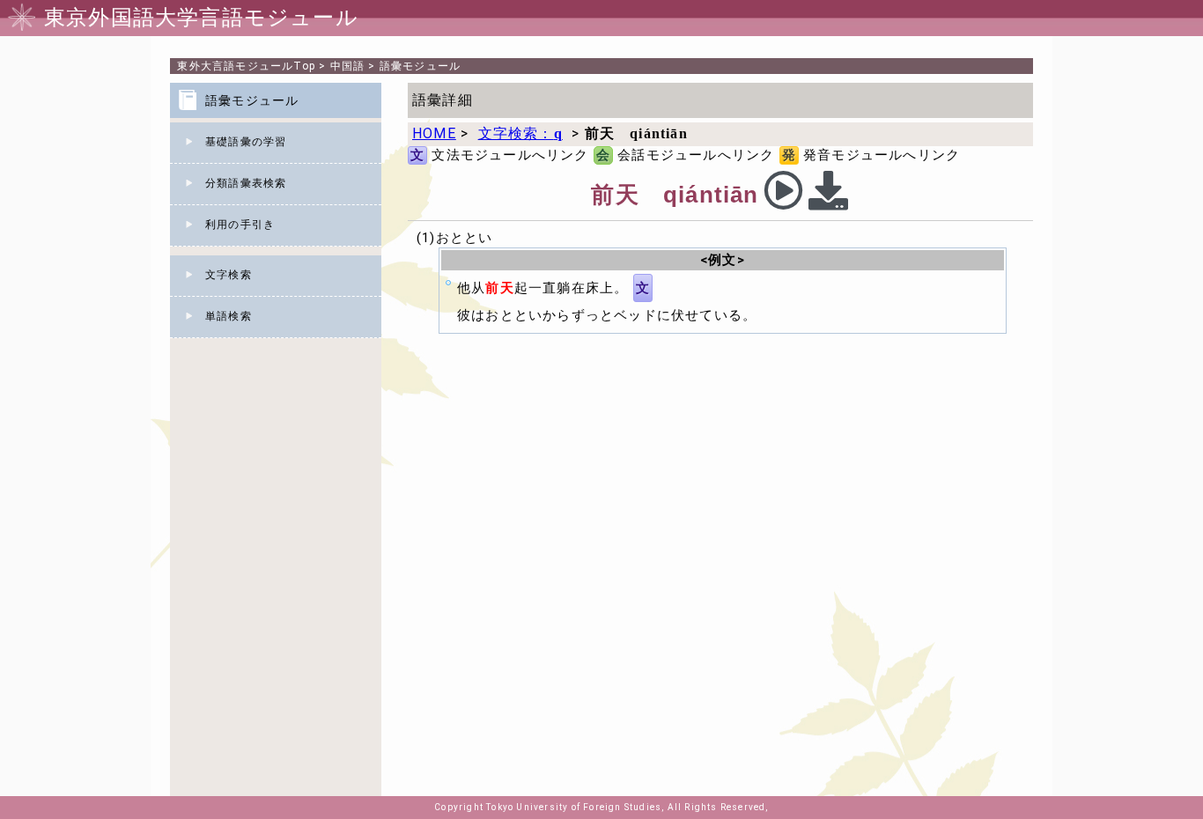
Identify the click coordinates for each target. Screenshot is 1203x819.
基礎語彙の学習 (245, 142)
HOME (434, 133)
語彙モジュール (420, 66)
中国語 (347, 66)
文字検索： (520, 133)
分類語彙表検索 (245, 183)
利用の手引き (240, 224)
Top (246, 66)
